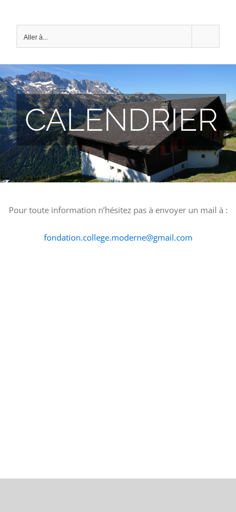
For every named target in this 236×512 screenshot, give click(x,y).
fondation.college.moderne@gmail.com (118, 237)
